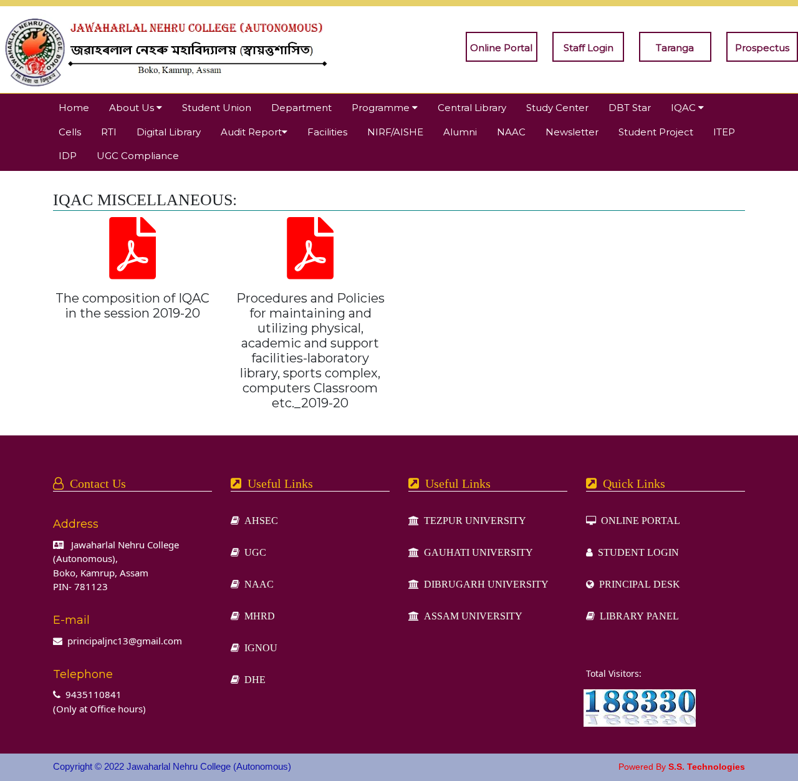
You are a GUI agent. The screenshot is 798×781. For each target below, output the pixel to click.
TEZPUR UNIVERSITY (472, 520)
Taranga (675, 48)
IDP (68, 156)
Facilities (327, 132)
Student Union (216, 108)
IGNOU (258, 647)
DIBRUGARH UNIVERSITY (484, 584)
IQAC (684, 108)
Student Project (655, 132)
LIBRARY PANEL (637, 616)
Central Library (472, 108)
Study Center (557, 108)
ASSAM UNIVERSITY (470, 616)
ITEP (724, 132)
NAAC (511, 132)
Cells (70, 132)
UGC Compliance (138, 156)
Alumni (460, 132)
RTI (109, 132)
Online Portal (501, 48)
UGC (252, 552)
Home (74, 108)
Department (301, 108)
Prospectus (762, 48)
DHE (252, 679)
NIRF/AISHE (395, 132)
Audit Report (251, 132)
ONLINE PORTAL (638, 520)
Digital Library (169, 132)
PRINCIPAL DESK (637, 584)
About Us (132, 108)
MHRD (257, 616)
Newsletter (572, 132)
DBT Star (629, 108)
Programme (382, 108)
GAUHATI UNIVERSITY (476, 552)
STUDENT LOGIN (636, 552)
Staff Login (588, 48)
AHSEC (258, 520)
